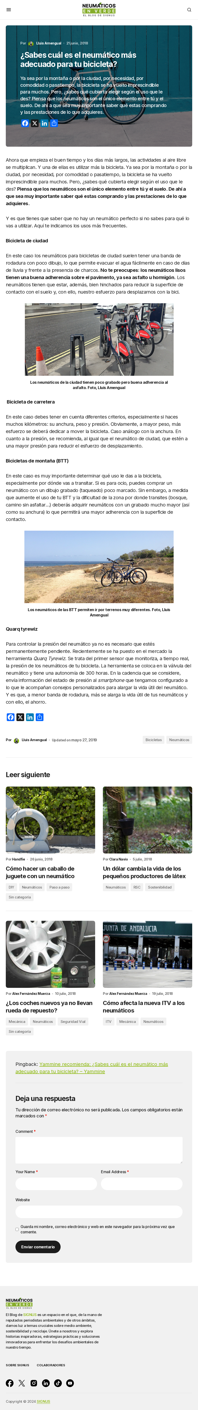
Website (22, 1199)
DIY (11, 887)
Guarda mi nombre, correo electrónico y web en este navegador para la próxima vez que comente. (98, 1229)
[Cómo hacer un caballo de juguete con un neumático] (50, 820)
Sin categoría (20, 897)
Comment (25, 1131)
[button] (9, 10)
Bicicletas (154, 740)
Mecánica (17, 1021)
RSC (137, 887)
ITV (109, 1021)
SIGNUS (29, 1314)
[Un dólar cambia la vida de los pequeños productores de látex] (147, 820)
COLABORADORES (51, 1365)
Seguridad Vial (73, 1021)
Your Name (26, 1171)
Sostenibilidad (160, 887)
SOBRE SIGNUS (17, 1365)
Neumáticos (179, 740)
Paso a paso (59, 887)
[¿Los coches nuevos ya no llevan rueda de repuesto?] (50, 954)
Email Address (115, 1171)
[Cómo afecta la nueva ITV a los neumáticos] (147, 954)
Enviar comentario (38, 1246)
